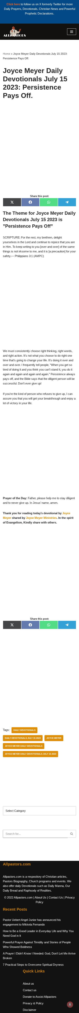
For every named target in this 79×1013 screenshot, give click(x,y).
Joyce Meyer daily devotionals (23, 746)
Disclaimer (29, 1009)
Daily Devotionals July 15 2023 (23, 738)
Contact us (29, 990)
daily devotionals (24, 730)
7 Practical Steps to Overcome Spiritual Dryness (33, 964)
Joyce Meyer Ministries (41, 517)
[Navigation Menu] (71, 31)
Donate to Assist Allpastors (39, 996)
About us (28, 983)
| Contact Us (55, 897)
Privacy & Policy (33, 1003)
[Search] (71, 834)
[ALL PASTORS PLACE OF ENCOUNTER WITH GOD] (14, 31)
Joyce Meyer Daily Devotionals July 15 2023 (30, 754)
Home (6, 53)
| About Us (39, 897)
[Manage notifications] (70, 1004)
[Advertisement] (39, 151)
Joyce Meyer (53, 738)
